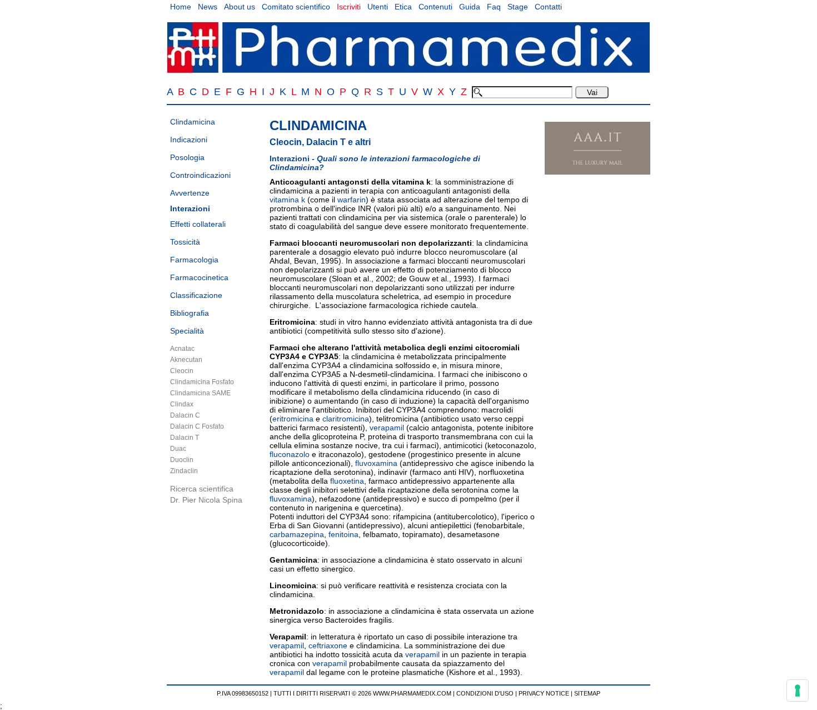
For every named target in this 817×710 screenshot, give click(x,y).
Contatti (548, 6)
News (207, 6)
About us (239, 6)
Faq (494, 6)
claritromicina (345, 418)
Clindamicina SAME (200, 393)
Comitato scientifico (296, 6)
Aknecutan (186, 360)
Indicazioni (188, 139)
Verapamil (288, 636)
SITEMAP (587, 693)
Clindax (181, 404)
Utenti (377, 6)
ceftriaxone (327, 645)
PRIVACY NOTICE (544, 693)
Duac (178, 449)
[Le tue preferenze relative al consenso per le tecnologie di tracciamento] (797, 690)
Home (180, 6)
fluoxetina (347, 480)
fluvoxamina (376, 463)
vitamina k (411, 181)
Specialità (187, 330)
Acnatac (182, 348)
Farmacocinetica (199, 277)
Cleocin (181, 371)
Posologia (187, 157)
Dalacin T (184, 437)
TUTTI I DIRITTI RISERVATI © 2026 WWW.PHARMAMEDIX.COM (362, 693)
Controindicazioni (200, 175)
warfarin (351, 199)
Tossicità (185, 241)
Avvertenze (190, 192)
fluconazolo (290, 454)
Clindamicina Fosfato (202, 382)
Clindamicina (192, 121)
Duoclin (181, 460)
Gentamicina (293, 559)
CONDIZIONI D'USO (485, 693)
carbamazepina (297, 534)
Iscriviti (349, 6)
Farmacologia (194, 259)
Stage (517, 6)
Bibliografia (189, 313)
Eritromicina (292, 321)
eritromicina (292, 418)
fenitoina (343, 534)
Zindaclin (184, 471)
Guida (469, 6)
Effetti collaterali (198, 224)
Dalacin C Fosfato (197, 426)
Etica (403, 6)
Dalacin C (185, 415)
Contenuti (435, 6)
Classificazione (196, 295)
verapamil (387, 427)
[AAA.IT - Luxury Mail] (597, 171)
